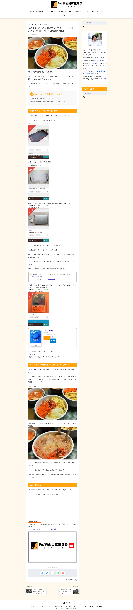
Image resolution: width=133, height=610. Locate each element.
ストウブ (97, 63)
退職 (102, 60)
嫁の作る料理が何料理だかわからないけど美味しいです (48, 101)
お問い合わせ (66, 15)
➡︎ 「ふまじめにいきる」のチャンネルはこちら (42, 529)
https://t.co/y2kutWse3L (37, 276)
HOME (67, 603)
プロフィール (78, 11)
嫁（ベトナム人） (33, 369)
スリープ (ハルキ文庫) (48, 330)
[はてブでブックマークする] (52, 573)
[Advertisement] (52, 509)
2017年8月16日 (51, 279)
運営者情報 (100, 11)
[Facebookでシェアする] (47, 573)
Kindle (53, 340)
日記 (75, 580)
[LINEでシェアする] (58, 573)
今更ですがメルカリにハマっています (43, 98)
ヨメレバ (48, 332)
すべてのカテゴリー (40, 11)
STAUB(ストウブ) (52, 11)
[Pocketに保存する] (63, 573)
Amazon (47, 338)
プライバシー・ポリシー (89, 11)
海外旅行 (61, 11)
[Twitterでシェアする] (42, 573)
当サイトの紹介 (68, 11)
